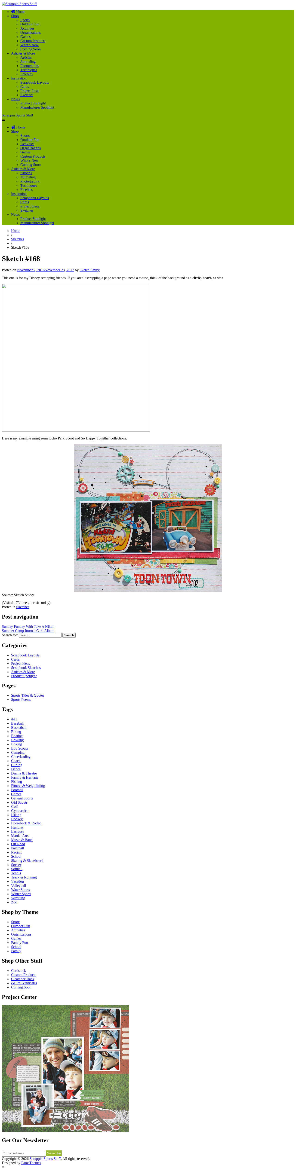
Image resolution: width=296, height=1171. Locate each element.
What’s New (29, 45)
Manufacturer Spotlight (37, 107)
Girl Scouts (19, 802)
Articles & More (23, 53)
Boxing (16, 744)
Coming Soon (30, 49)
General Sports (22, 798)
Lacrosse (17, 831)
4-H (14, 719)
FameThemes (31, 1163)
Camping (18, 752)
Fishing (16, 782)
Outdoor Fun (29, 24)
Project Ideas (29, 91)
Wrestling (18, 898)
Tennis (16, 873)
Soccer (16, 865)
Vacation (17, 881)
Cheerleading (21, 757)
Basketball (18, 727)
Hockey (17, 819)
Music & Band (22, 840)
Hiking (16, 815)
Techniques (28, 70)
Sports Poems (21, 699)
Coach (16, 761)
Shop (15, 16)
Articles (26, 57)
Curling (16, 765)
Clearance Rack (22, 979)
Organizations (30, 32)
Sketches (26, 95)
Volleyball (18, 885)
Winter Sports (21, 894)
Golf (14, 806)
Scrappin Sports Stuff (17, 115)
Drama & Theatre (24, 773)
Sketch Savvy (90, 270)
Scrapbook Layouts (34, 82)
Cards (24, 86)
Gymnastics (19, 811)
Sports (25, 20)
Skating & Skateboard (27, 861)
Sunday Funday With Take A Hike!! (28, 626)
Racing (16, 852)
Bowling (17, 740)
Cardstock (18, 971)
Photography (29, 66)
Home (15, 231)
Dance (16, 769)
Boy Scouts (19, 748)
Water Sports (20, 890)
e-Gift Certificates (24, 983)
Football (17, 790)
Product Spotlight (33, 103)
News (15, 99)
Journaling (28, 62)
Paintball (17, 848)
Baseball (17, 723)
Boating (17, 736)
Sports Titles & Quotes (27, 695)
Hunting (17, 827)
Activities (27, 28)
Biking (16, 732)
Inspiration (19, 78)
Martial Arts (19, 836)
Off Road (18, 844)
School (16, 856)
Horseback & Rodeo (26, 823)
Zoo (14, 902)
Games (25, 37)
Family (16, 951)
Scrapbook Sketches (26, 668)
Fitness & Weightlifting (28, 786)
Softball (16, 869)
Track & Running (24, 877)
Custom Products (32, 41)
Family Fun (19, 943)
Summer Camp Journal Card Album (28, 631)
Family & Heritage (24, 777)
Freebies (26, 74)
